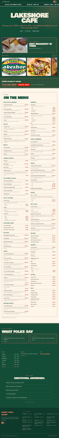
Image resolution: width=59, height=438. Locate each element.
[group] (29, 67)
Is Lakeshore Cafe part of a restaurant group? (16, 397)
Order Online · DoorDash (24, 84)
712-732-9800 (27, 31)
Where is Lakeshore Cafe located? (14, 386)
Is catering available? (11, 393)
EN (54, 1)
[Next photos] (56, 55)
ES (56, 1)
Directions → (23, 355)
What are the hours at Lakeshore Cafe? (15, 382)
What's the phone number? (12, 390)
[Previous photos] (53, 55)
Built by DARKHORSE (52, 435)
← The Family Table (5, 1)
